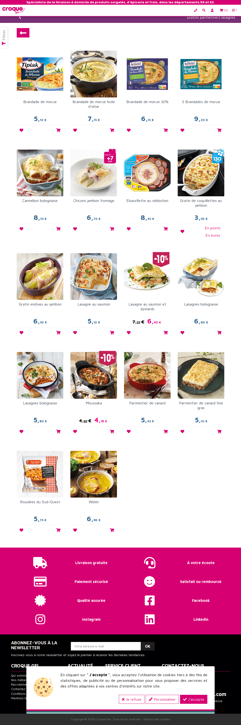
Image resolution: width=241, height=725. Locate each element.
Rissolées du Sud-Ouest (40, 502)
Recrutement (20, 684)
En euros (212, 235)
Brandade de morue (40, 102)
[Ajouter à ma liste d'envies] (21, 130)
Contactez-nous (22, 689)
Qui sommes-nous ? (25, 675)
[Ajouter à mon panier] (58, 130)
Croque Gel (102, 719)
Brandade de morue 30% (147, 102)
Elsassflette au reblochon (147, 200)
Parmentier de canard (147, 403)
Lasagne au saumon (93, 304)
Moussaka (94, 403)
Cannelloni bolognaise (40, 200)
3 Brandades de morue (201, 102)
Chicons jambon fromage (93, 200)
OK (147, 646)
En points (213, 228)
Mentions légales (23, 698)
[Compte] (213, 10)
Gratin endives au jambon (40, 304)
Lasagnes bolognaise (201, 304)
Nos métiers (19, 680)
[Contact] (196, 10)
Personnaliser (164, 699)
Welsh (94, 502)
